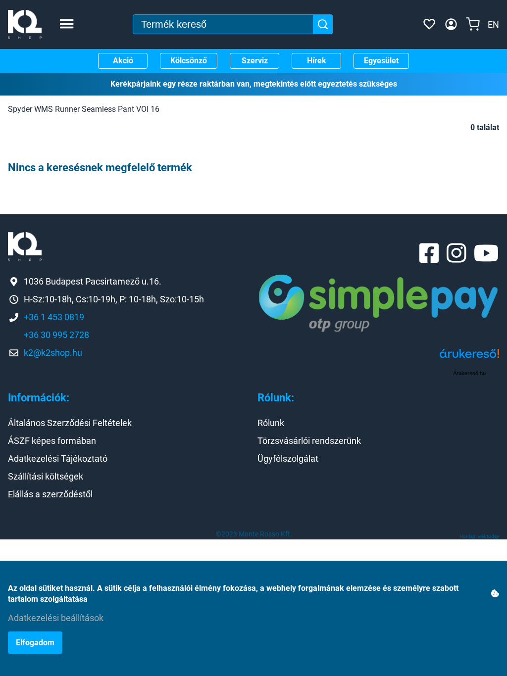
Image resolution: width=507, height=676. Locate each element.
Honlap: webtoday (479, 536)
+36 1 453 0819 (54, 317)
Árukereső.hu (469, 373)
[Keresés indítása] (323, 24)
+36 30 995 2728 (56, 335)
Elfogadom (35, 642)
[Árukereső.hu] (469, 357)
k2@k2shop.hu (53, 352)
